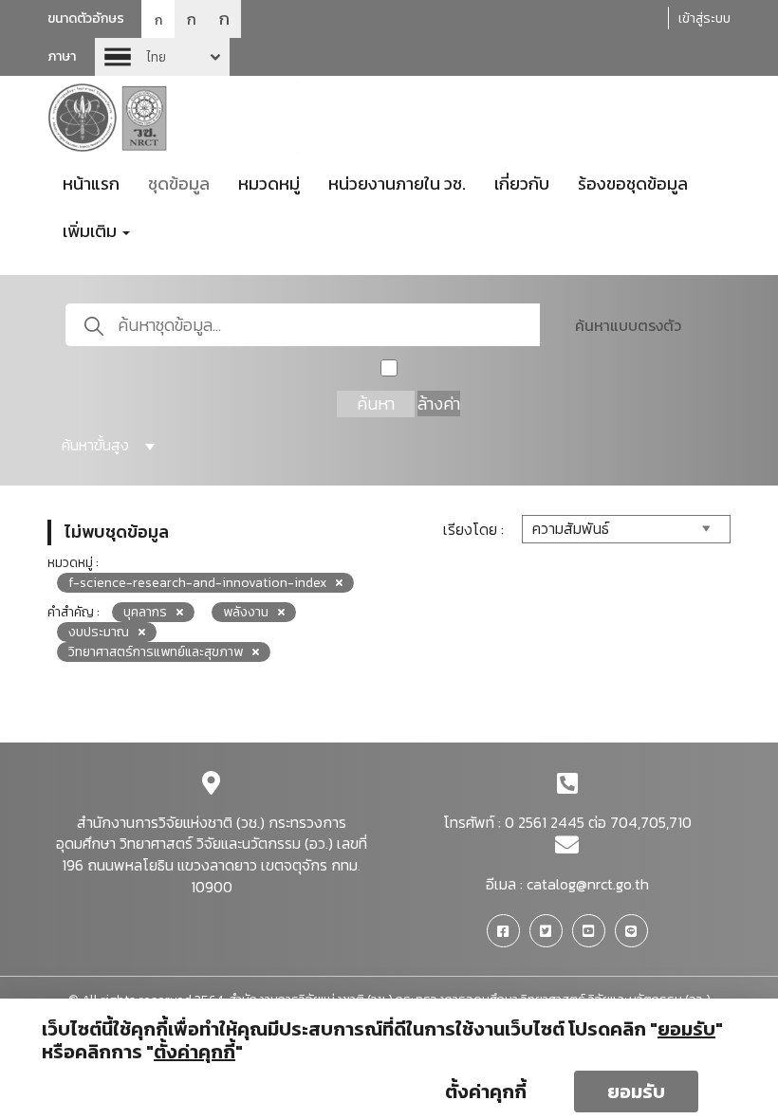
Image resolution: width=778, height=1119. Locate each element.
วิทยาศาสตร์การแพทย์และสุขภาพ (155, 652)
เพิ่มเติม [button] (91, 231)
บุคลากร (145, 612)
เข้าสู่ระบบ (704, 18)
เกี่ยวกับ (521, 183)
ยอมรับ (636, 1091)
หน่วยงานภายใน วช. (397, 183)
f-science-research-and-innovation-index (197, 583)
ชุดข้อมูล (179, 183)
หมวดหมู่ (269, 183)
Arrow (162, 57)
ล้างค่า (438, 403)
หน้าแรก (91, 183)
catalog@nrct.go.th (588, 883)
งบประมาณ (98, 632)
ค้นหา (376, 403)
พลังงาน (246, 612)
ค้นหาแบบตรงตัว (628, 325)
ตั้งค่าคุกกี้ (486, 1091)
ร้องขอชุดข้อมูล (633, 183)
